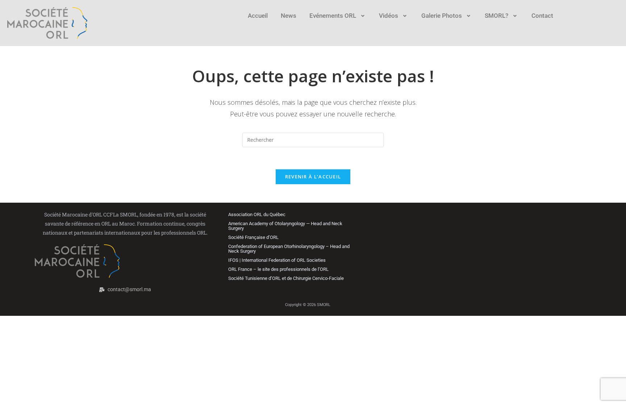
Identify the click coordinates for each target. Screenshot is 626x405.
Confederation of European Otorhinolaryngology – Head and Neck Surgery (289, 249)
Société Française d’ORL (253, 237)
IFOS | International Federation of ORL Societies (277, 260)
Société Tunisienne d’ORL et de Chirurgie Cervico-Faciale (286, 278)
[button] (337, 15)
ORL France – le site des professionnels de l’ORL (278, 269)
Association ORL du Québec (256, 214)
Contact (542, 15)
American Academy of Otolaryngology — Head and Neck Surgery (285, 226)
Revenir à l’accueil (313, 176)
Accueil (258, 15)
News (288, 15)
